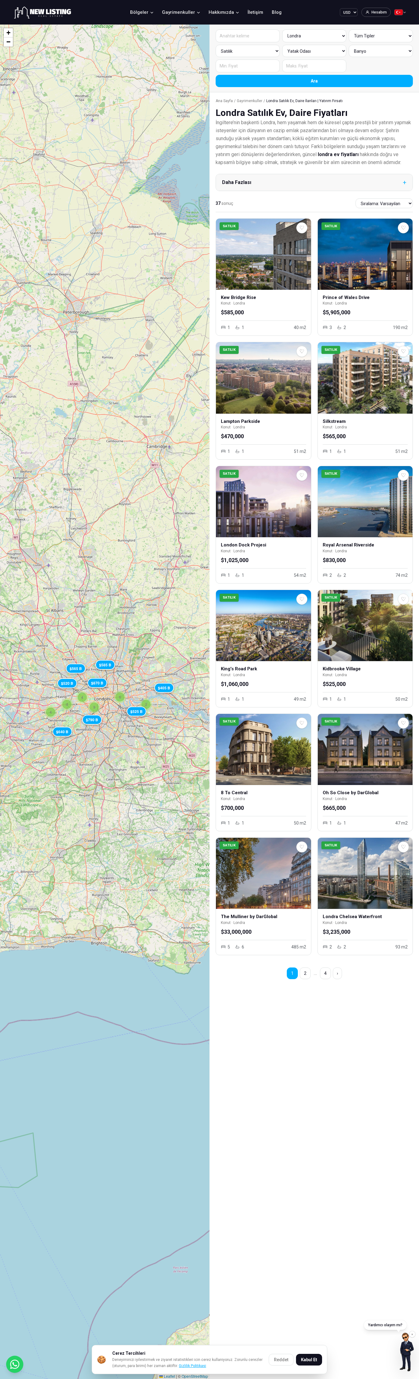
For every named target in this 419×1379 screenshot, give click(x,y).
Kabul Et (309, 1359)
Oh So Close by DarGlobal (351, 792)
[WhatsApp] (14, 1364)
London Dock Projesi (243, 545)
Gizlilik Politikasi (192, 1366)
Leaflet (169, 1376)
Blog (277, 12)
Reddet (281, 1359)
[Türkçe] (400, 12)
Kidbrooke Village (342, 669)
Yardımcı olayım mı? (385, 1325)
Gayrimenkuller (178, 12)
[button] (164, 687)
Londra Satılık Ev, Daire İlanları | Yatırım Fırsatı (304, 101)
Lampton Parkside (240, 421)
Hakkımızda (221, 12)
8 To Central (234, 792)
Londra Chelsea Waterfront (352, 916)
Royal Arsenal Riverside (348, 545)
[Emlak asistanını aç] (406, 1352)
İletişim (255, 12)
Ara (314, 81)
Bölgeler (139, 12)
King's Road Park (239, 669)
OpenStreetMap (195, 1376)
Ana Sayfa (224, 101)
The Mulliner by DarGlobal (249, 916)
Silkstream (334, 421)
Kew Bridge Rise (238, 297)
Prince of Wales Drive (346, 297)
